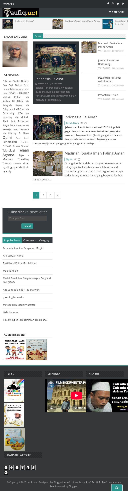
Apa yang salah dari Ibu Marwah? (21, 289)
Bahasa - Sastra (11, 81)
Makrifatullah (10, 270)
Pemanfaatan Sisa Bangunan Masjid (23, 248)
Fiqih (11, 85)
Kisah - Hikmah (19, 93)
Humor (6, 89)
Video (26, 163)
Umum (17, 163)
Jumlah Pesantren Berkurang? (108, 62)
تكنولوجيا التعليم (10, 167)
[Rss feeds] (123, 3)
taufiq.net (32, 482)
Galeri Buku (22, 85)
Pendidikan (72, 123)
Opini (38, 36)
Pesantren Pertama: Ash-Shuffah (109, 79)
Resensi (16, 146)
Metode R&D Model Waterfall (19, 304)
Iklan (13, 89)
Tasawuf (25, 146)
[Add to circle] (113, 3)
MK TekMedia (21, 129)
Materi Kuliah (11, 97)
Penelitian (24, 142)
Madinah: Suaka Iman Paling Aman (110, 44)
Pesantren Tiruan (108, 94)
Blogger (73, 486)
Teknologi (8, 150)
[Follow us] (118, 3)
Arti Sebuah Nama (13, 255)
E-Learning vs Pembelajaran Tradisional (25, 319)
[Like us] (108, 3)
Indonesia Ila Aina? (50, 79)
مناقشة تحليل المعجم (13, 297)
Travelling (23, 159)
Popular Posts (12, 240)
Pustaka (6, 146)
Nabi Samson (10, 312)
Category (44, 240)
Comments (29, 240)
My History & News (15, 133)
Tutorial (6, 163)
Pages (10, 4)
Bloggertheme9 (62, 482)
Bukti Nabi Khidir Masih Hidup (20, 263)
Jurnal (18, 89)
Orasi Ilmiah (22, 138)
